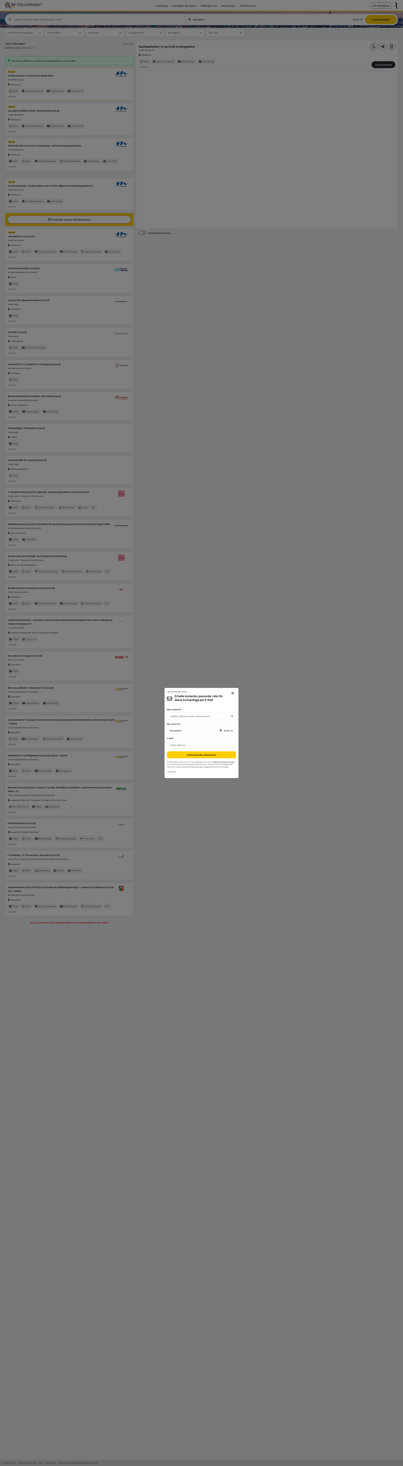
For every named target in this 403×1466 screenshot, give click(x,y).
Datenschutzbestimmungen (224, 762)
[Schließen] (232, 693)
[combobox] (199, 716)
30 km (227, 730)
